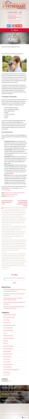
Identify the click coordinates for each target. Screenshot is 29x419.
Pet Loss (5, 333)
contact (11, 188)
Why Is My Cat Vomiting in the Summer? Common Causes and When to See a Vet (14, 290)
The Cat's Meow (7, 361)
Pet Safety (5, 340)
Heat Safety (19, 192)
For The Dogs (6, 320)
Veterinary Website (20, 414)
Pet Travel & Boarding (8, 346)
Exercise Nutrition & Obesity (9, 314)
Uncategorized (6, 372)
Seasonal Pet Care (10, 196)
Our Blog (14, 275)
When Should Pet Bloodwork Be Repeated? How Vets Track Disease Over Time (14, 307)
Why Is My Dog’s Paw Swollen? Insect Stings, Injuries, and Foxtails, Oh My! (13, 299)
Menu (16, 30)
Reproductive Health (8, 353)
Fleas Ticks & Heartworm (8, 317)
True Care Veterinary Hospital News (11, 369)
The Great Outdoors (7, 364)
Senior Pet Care (6, 359)
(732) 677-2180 (12, 12)
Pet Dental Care (6, 322)
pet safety (15, 194)
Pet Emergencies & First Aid (9, 325)
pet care (10, 194)
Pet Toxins (5, 343)
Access (25, 417)
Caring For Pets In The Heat (10, 192)
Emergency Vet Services (14, 22)
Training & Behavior (7, 367)
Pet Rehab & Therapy (8, 335)
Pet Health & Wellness (8, 330)
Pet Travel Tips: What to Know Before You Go (7, 202)
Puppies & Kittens (7, 351)
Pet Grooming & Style (8, 327)
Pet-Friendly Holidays (8, 348)
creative (13, 175)
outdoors (21, 79)
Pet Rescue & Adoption (8, 338)
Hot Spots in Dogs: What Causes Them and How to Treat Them (14, 294)
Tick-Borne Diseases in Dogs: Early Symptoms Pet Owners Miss (14, 303)
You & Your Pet (6, 374)
